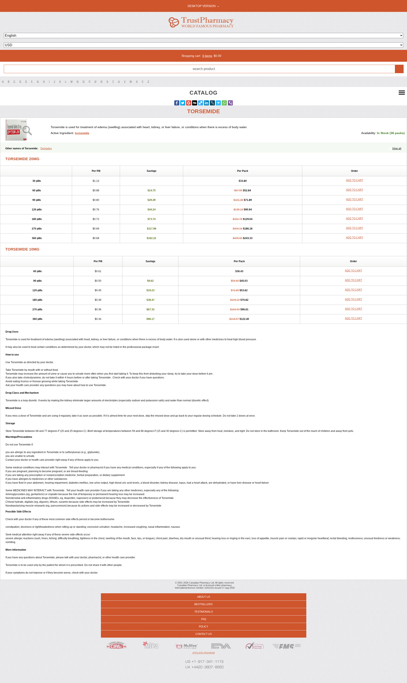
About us (203, 596)
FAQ (203, 619)
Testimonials (203, 611)
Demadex (46, 148)
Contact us (203, 634)
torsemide (82, 133)
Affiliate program (203, 653)
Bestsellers (203, 604)
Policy (203, 626)
